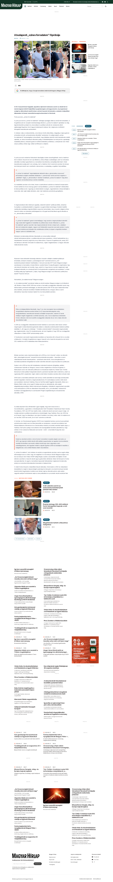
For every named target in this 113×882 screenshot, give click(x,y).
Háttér (50, 6)
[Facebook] (102, 1)
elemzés (38, 538)
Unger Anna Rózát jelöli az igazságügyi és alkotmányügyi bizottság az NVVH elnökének (88, 144)
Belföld (30, 6)
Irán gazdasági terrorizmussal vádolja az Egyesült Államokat (87, 149)
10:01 (74, 148)
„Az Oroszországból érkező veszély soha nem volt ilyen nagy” (93, 56)
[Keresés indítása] (102, 6)
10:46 (74, 130)
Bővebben (85, 153)
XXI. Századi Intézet (20, 538)
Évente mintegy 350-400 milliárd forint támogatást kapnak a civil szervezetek (55, 506)
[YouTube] (105, 1)
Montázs (77, 50)
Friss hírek (28, 1)
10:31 (74, 134)
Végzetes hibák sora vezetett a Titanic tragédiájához (93, 66)
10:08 (74, 143)
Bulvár (67, 6)
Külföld (36, 6)
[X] (107, 1)
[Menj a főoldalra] (11, 5)
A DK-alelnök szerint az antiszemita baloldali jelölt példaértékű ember (53, 487)
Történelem (78, 71)
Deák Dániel (30, 538)
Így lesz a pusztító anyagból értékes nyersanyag (92, 46)
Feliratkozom (38, 863)
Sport (55, 6)
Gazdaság (43, 6)
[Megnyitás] (25, 6)
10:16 (74, 138)
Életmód (61, 6)
